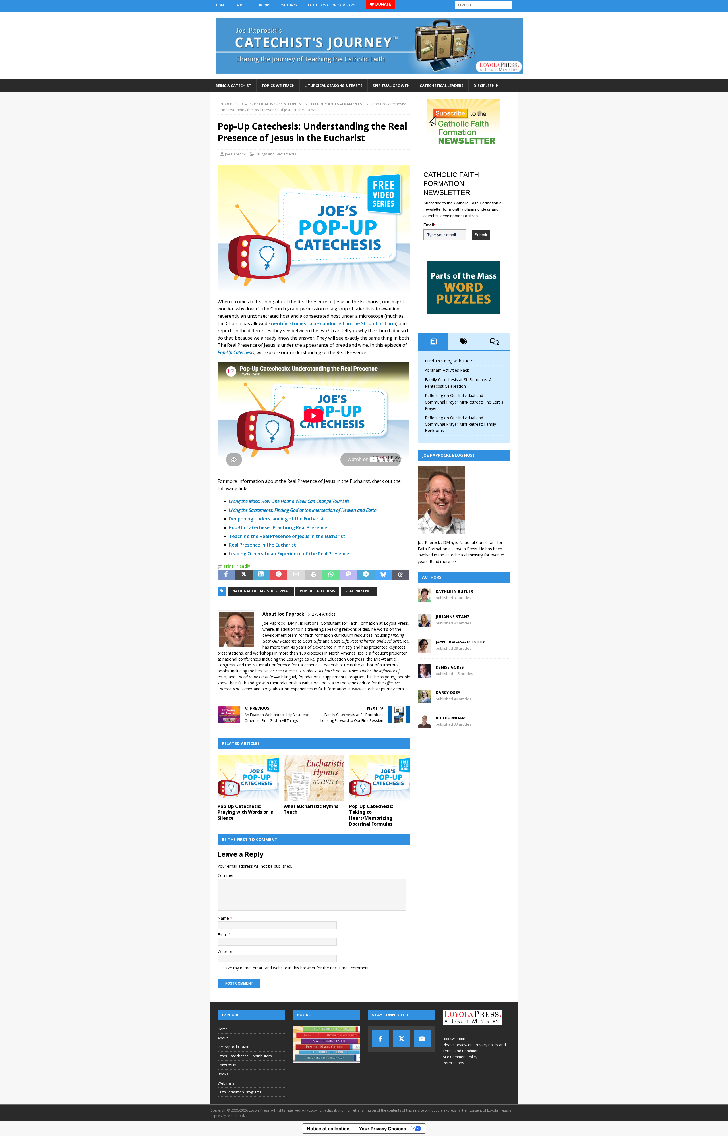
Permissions (453, 1062)
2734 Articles (324, 614)
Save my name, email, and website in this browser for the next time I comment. (296, 968)
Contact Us (227, 1065)
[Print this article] (313, 575)
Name (224, 918)
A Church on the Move (338, 671)
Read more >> (443, 561)
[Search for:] (483, 4)
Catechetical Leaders (442, 85)
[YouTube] (422, 1038)
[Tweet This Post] (243, 575)
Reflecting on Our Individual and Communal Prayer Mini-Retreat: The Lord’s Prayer (464, 402)
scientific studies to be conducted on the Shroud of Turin (332, 323)
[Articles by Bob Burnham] (424, 725)
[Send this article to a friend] (296, 575)
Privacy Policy (486, 1044)
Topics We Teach (278, 85)
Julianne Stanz (453, 616)
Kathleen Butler (454, 591)
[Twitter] (401, 1038)
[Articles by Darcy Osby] (424, 700)
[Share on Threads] (401, 575)
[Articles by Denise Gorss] (424, 674)
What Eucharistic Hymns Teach (311, 809)
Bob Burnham (451, 717)
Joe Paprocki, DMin (233, 1046)
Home (221, 5)
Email (223, 934)
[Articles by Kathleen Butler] (424, 598)
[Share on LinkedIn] (261, 575)
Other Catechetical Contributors (245, 1055)
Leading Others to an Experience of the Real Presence (289, 554)
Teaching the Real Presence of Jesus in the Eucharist (287, 536)
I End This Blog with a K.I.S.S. (451, 361)
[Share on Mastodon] (348, 575)
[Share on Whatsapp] (331, 575)
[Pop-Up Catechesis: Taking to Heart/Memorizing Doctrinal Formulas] (379, 777)
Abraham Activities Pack (447, 370)
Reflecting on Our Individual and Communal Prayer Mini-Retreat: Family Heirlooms (460, 424)
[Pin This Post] (278, 575)
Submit (481, 234)
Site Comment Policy (460, 1056)
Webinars (289, 5)
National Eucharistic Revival (260, 591)
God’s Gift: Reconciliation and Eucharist (366, 641)
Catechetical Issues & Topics (271, 103)
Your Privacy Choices (382, 1128)
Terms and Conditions (462, 1050)
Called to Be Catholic (255, 677)
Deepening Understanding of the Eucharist (276, 519)
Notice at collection (328, 1128)
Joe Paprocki (235, 154)
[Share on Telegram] (366, 575)
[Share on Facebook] (226, 575)
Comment (227, 875)
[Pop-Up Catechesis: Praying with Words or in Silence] (248, 777)
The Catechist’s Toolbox (296, 671)
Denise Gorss (450, 667)
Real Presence (358, 591)
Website (225, 951)
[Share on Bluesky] (383, 575)
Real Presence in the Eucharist (262, 545)
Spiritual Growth (391, 85)
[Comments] (494, 341)
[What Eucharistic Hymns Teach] (314, 777)
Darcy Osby (448, 692)
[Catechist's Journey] (369, 76)
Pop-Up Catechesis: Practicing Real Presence (278, 527)
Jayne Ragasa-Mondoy (460, 642)
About (242, 5)
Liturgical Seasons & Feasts (334, 85)
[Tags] (463, 341)
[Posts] (433, 341)
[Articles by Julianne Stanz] (424, 624)
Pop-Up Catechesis (317, 591)
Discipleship (485, 85)
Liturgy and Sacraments (276, 154)
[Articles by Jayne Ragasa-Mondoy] (424, 649)
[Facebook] (380, 1038)
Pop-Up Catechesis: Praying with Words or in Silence (246, 812)
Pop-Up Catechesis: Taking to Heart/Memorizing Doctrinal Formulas (371, 815)
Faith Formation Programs (331, 5)
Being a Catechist (233, 85)
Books (264, 5)
